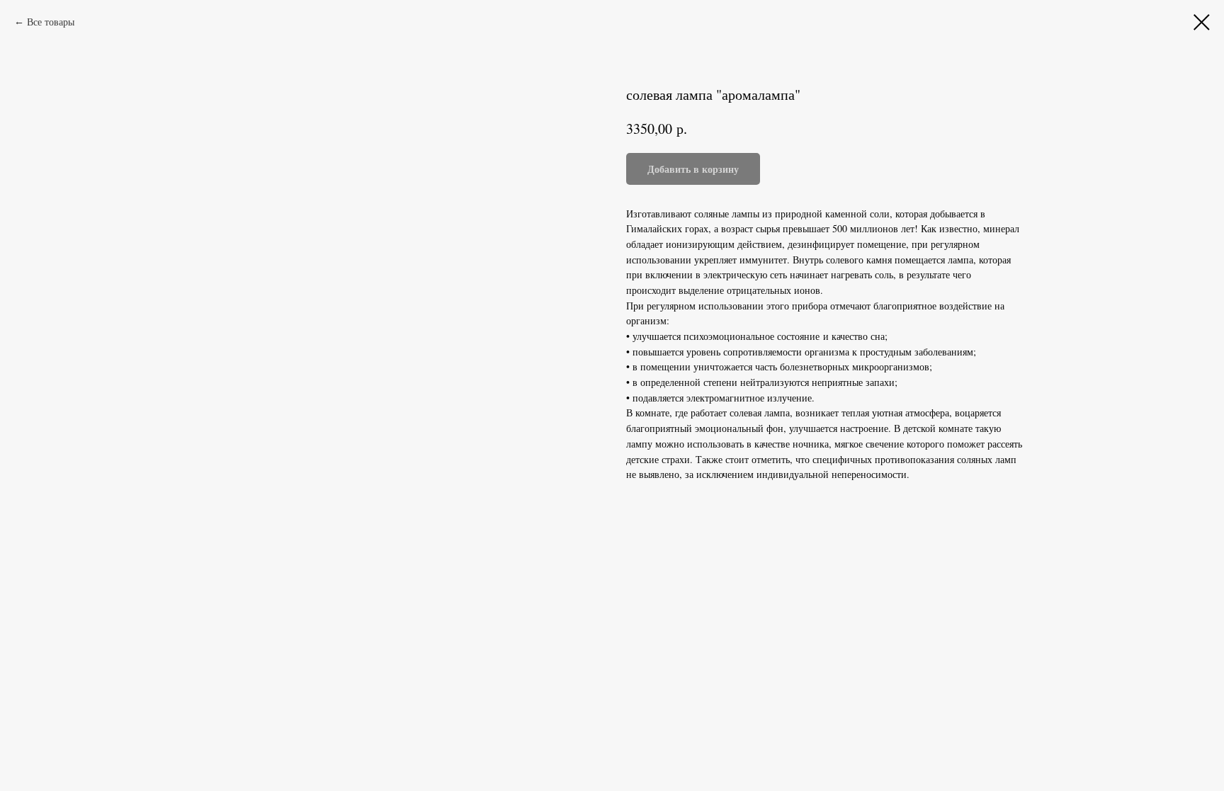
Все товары (50, 21)
